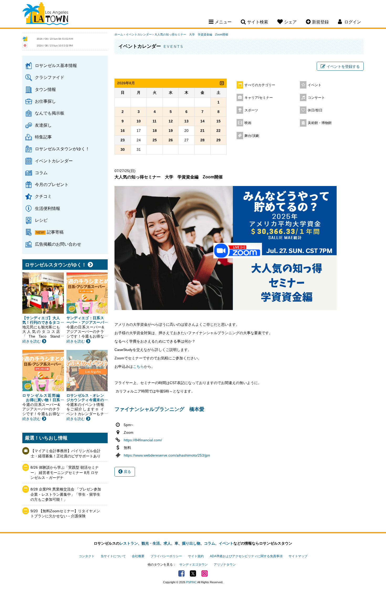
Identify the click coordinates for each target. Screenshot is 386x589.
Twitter (193, 573)
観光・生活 (151, 543)
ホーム (118, 34)
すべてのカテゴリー (259, 85)
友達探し (43, 125)
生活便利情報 (47, 208)
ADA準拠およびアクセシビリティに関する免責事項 (246, 556)
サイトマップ (298, 556)
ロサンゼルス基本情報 (56, 65)
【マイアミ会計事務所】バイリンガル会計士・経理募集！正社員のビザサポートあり (66, 453)
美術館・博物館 (320, 123)
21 (202, 130)
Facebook (181, 573)
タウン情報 (45, 89)
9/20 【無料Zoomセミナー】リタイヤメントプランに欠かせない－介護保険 (65, 513)
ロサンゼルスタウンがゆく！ (62, 148)
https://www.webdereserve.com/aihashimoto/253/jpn (167, 455)
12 (171, 121)
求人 (167, 543)
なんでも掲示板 (49, 113)
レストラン (128, 543)
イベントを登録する (343, 66)
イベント (314, 85)
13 (186, 121)
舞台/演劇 (251, 136)
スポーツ (251, 110)
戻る (127, 471)
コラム (41, 172)
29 (218, 140)
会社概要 (138, 556)
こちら (138, 366)
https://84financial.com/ (143, 440)
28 (202, 140)
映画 (247, 123)
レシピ (41, 220)
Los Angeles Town (45, 14)
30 (123, 149)
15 (218, 121)
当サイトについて (113, 556)
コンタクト (87, 556)
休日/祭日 (315, 110)
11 (155, 121)
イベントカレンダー (54, 160)
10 (139, 121)
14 (202, 121)
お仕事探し (45, 101)
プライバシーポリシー (166, 556)
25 (155, 140)
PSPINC (191, 582)
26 (171, 140)
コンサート (316, 98)
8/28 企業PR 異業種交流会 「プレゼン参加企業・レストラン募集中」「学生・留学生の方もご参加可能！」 (65, 494)
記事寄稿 (55, 232)
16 (123, 130)
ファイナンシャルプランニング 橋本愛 (160, 409)
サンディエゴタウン (193, 564)
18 (155, 130)
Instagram (204, 573)
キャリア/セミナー (258, 98)
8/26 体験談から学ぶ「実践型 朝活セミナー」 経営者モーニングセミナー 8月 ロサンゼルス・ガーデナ (64, 472)
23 (123, 140)
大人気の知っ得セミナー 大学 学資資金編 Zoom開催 (191, 34)
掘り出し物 (191, 543)
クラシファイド (49, 77)
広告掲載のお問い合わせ (58, 244)
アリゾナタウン (225, 564)
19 (171, 130)
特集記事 (43, 137)
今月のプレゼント (52, 184)
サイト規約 (196, 556)
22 (218, 130)
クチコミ (43, 196)
